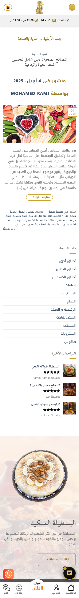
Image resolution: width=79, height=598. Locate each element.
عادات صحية (32, 220)
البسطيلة (69, 293)
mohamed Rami (30, 93)
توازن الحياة (61, 215)
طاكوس (70, 341)
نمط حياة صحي (37, 224)
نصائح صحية (54, 224)
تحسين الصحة (26, 211)
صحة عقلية (62, 220)
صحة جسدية (20, 215)
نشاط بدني (69, 224)
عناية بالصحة (15, 220)
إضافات (71, 285)
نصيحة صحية (39, 54)
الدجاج (71, 301)
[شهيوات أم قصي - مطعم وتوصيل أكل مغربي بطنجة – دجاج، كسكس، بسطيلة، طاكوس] (39, 7)
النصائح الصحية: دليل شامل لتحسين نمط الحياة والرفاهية (39, 62)
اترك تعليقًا (9, 228)
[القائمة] (72, 7)
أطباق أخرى (67, 261)
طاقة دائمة (47, 220)
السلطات (69, 325)
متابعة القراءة (39, 197)
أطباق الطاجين (65, 269)
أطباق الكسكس (64, 277)
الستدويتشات (66, 317)
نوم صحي (20, 224)
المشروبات (68, 333)
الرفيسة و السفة (63, 309)
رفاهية (33, 215)
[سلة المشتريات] (8, 7)
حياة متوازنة (45, 215)
